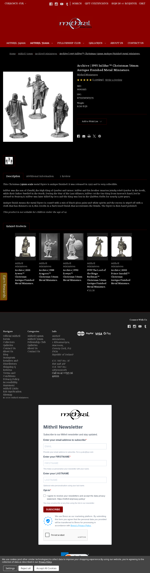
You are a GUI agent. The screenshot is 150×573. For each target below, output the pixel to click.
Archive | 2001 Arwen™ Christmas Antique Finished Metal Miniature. (24, 277)
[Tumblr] (67, 4)
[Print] (89, 136)
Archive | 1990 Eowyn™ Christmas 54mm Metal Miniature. (72, 275)
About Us (117, 43)
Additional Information (40, 176)
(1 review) (98, 80)
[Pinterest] (99, 136)
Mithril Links (10, 388)
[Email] (83, 136)
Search (77, 3)
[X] (94, 136)
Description (13, 176)
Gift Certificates (96, 3)
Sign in (116, 3)
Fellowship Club (69, 43)
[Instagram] (56, 4)
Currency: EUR (14, 3)
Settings (10, 568)
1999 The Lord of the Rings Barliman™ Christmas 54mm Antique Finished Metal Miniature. (96, 278)
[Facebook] (50, 4)
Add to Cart (97, 249)
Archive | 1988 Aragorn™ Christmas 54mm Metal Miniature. (48, 275)
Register (131, 3)
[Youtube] (61, 4)
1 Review (65, 176)
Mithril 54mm (15, 43)
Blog (5, 354)
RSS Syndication (12, 391)
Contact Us (136, 43)
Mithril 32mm (40, 43)
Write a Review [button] (113, 80)
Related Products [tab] (16, 226)
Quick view (25, 246)
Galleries (96, 43)
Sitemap (7, 395)
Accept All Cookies (46, 568)
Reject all (26, 568)
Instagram (9, 358)
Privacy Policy (11, 379)
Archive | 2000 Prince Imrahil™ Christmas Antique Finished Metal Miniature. (120, 277)
